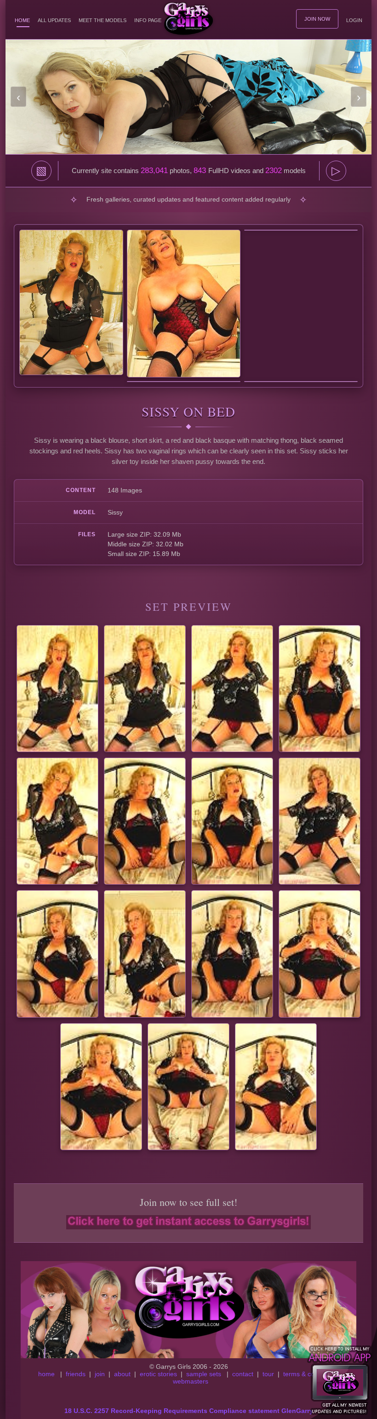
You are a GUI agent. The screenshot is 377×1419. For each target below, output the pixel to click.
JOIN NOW (317, 19)
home (46, 1374)
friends (76, 1374)
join (100, 1374)
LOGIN (354, 20)
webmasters (190, 1381)
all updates (54, 20)
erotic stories (158, 1374)
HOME (22, 20)
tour (268, 1374)
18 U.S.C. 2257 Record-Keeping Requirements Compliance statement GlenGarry (188, 1410)
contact (242, 1374)
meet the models (102, 20)
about (122, 1374)
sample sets (203, 1374)
